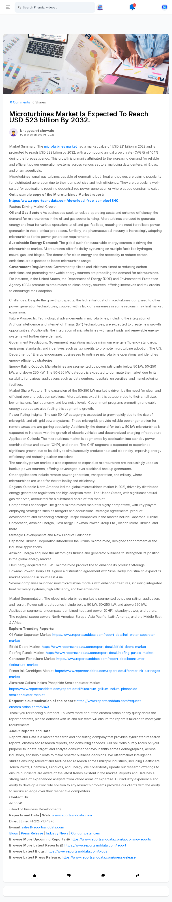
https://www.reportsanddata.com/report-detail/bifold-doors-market (94, 647)
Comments (20, 102)
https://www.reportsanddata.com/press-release (99, 857)
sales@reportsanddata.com (43, 827)
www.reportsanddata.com (72, 815)
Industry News (57, 833)
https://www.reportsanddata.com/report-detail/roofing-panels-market (99, 653)
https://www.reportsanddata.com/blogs (77, 851)
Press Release (32, 833)
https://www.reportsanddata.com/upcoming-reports (111, 839)
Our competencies (85, 833)
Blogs (13, 833)
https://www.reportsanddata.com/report (95, 845)
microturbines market (60, 146)
